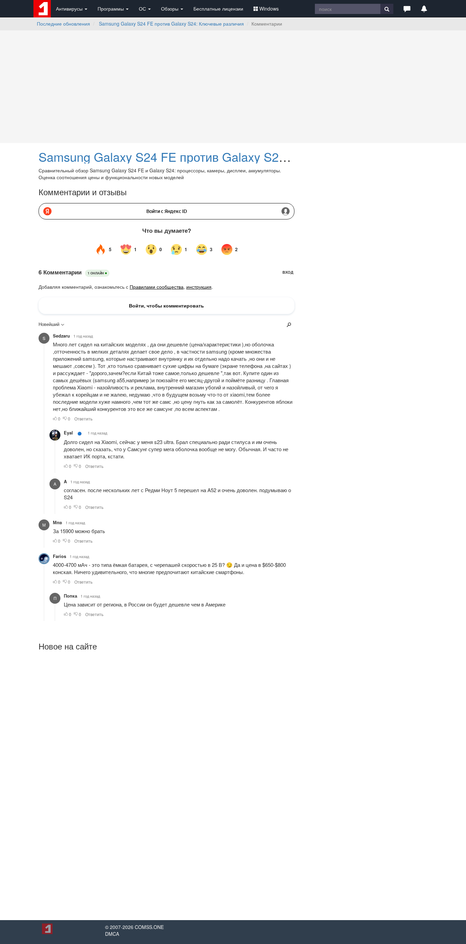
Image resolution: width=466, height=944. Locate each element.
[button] (407, 8)
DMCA (112, 933)
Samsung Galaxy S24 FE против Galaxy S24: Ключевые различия (171, 23)
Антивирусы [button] (70, 8)
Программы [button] (111, 8)
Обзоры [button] (170, 8)
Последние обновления (63, 23)
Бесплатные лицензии (218, 8)
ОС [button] (143, 8)
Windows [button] (269, 8)
